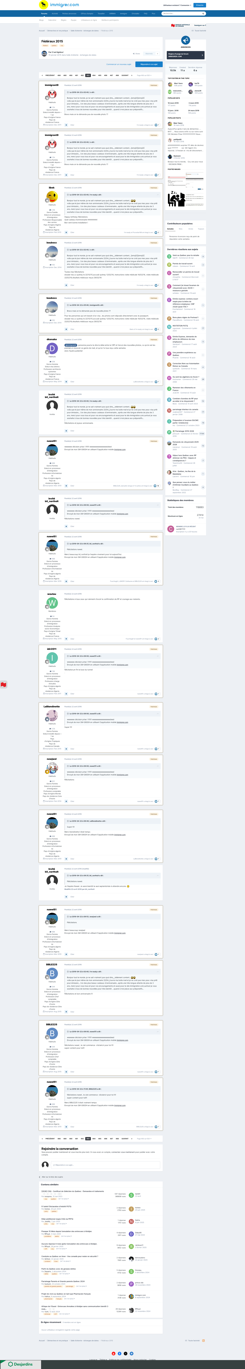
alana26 (124, 486)
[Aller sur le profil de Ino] (169, 421)
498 (117, 75)
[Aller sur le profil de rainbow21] (131, 1246)
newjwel (52, 759)
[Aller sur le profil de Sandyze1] (169, 338)
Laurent (176, 476)
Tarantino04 (177, 463)
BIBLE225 (116, 486)
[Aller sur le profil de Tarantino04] (169, 456)
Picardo (176, 358)
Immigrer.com (120, 449)
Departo (48, 1271)
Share (137, 54)
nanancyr (176, 447)
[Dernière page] (132, 75)
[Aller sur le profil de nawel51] (52, 450)
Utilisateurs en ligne (89, 20)
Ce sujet (194, 13)
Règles (63, 20)
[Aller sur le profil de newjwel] (52, 768)
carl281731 (180, 529)
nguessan (176, 328)
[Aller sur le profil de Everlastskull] (169, 300)
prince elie (139, 1283)
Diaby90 (138, 1233)
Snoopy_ (138, 1270)
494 (93, 75)
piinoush (176, 434)
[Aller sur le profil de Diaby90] (131, 1234)
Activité (55, 14)
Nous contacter (140, 1360)
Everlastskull (178, 309)
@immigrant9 (71, 345)
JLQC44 (176, 393)
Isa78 (197, 83)
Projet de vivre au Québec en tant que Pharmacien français (66, 1294)
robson (175, 266)
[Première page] (42, 75)
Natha (137, 1220)
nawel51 (52, 441)
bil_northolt (94, 544)
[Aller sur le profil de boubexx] (52, 251)
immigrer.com (140, 1295)
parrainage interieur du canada (185, 409)
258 (53, 362)
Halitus (47, 1296)
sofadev (176, 293)
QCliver (47, 1259)
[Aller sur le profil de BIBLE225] (52, 973)
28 (59, 1194)
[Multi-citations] (66, 125)
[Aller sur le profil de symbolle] (169, 364)
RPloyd (47, 1234)
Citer (72, 125)
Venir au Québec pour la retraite (186, 255)
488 (59, 75)
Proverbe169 (137, 232)
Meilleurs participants (110, 20)
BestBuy (176, 490)
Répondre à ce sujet (149, 64)
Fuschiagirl (114, 581)
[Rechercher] (203, 13)
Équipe (73, 20)
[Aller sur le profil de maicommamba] (169, 92)
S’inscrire (199, 5)
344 (53, 987)
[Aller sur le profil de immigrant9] (52, 94)
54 (53, 616)
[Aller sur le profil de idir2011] (52, 658)
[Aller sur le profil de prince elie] (131, 1284)
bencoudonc (140, 1258)
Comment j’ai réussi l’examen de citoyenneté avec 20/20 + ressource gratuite (186, 288)
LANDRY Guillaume (126, 581)
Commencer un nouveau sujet (118, 64)
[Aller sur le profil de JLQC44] (169, 389)
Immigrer (123, 14)
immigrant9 (51, 85)
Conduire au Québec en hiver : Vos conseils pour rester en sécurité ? (69, 1256)
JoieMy (47, 1221)
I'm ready (140, 125)
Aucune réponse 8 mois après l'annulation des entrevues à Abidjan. (69, 1244)
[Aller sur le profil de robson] (169, 265)
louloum (48, 1284)
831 (53, 781)
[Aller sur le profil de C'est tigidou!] (44, 53)
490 (70, 75)
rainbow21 (139, 1245)
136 (53, 671)
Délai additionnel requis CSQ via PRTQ (57, 1219)
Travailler (101, 14)
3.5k (53, 729)
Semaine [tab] (170, 229)
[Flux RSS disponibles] (203, 1340)
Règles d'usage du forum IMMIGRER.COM (178, 55)
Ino (174, 425)
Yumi (46, 1312)
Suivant (125, 75)
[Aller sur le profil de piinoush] (169, 432)
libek (51, 187)
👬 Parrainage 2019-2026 (183, 431)
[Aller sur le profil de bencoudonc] (131, 1259)
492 (82, 75)
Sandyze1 (176, 344)
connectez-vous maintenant (123, 1152)
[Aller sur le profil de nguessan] (169, 327)
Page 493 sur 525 (143, 75)
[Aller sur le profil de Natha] (131, 1221)
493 (88, 75)
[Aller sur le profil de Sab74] (169, 256)
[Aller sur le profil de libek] (52, 196)
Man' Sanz (178, 83)
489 (64, 75)
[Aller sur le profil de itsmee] (131, 1209)
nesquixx (48, 1196)
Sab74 (175, 258)
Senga (129, 486)
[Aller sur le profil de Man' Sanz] (170, 84)
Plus (153, 14)
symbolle (176, 369)
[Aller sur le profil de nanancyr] (169, 443)
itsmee (47, 1209)
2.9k (53, 210)
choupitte (176, 277)
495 (99, 75)
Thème (103, 1360)
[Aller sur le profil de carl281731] (170, 529)
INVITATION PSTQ (180, 326)
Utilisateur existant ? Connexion (176, 5)
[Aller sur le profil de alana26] (190, 92)
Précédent (50, 75)
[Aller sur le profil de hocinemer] (169, 378)
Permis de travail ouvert (182, 264)
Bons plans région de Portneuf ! (186, 317)
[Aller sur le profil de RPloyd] (131, 1310)
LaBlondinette (138, 382)
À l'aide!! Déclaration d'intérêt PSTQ (56, 1206)
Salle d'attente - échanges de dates (81, 55)
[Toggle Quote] (68, 92)
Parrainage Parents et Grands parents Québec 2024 (63, 1281)
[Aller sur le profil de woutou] (52, 603)
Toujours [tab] (201, 229)
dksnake (52, 339)
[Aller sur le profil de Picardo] (169, 354)
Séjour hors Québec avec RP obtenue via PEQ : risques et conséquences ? (184, 458)
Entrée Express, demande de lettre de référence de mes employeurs (185, 339)
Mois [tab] (180, 229)
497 (111, 75)
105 (53, 265)
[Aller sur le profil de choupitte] (169, 273)
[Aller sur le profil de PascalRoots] (169, 318)
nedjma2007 (177, 412)
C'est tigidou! (58, 52)
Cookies (152, 1360)
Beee (175, 404)
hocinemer (177, 379)
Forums (44, 14)
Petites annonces (69, 14)
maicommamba (179, 91)
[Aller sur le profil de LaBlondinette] (52, 715)
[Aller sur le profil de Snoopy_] (131, 1271)
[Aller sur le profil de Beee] (169, 400)
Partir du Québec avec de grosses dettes (58, 1269)
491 (76, 75)
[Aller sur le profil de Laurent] (169, 472)
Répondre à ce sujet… (64, 1165)
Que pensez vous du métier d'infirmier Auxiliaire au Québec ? (185, 485)
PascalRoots (177, 320)
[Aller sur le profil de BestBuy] (169, 483)
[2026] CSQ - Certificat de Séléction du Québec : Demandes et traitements (72, 1191)
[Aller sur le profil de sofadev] (169, 286)
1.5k (53, 107)
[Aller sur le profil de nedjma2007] (169, 410)
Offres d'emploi (87, 14)
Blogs (41, 20)
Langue (92, 1360)
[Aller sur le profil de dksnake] (52, 348)
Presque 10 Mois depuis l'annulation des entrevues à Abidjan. (66, 1231)
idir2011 (51, 649)
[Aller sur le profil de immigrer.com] (131, 1296)
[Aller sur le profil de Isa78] (190, 84)
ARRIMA (112, 14)
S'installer (135, 14)
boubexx (52, 242)
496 (105, 75)
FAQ (145, 14)
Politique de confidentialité (120, 1360)
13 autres (137, 486)
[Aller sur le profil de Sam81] (131, 1195)
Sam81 (137, 1194)
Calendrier (52, 20)
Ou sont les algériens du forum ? (186, 377)
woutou (51, 594)
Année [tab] (190, 229)
